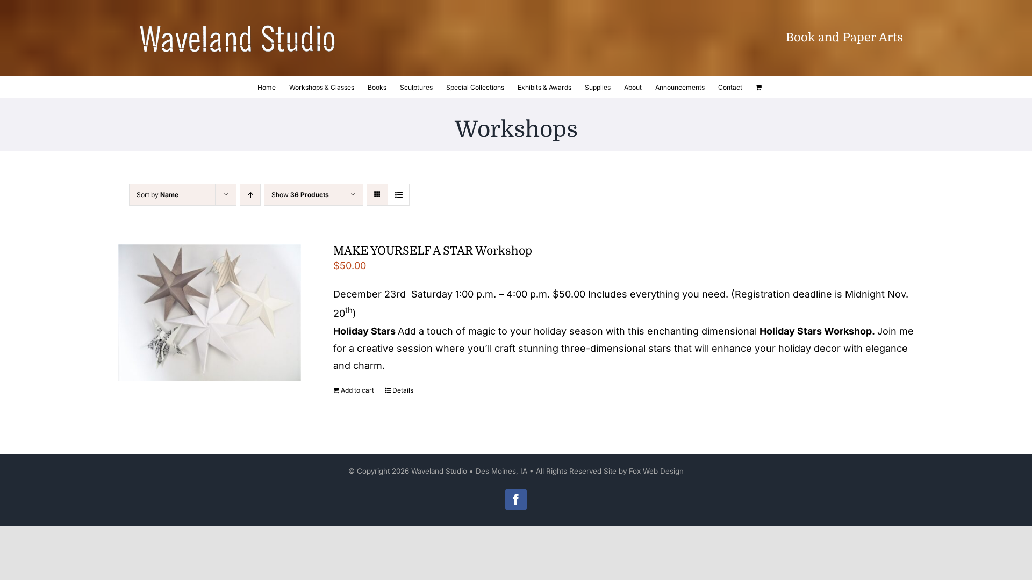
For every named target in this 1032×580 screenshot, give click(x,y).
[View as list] (398, 194)
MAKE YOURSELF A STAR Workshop (432, 250)
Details (402, 390)
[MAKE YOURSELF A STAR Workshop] (209, 312)
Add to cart (357, 390)
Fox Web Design (656, 471)
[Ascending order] (250, 195)
